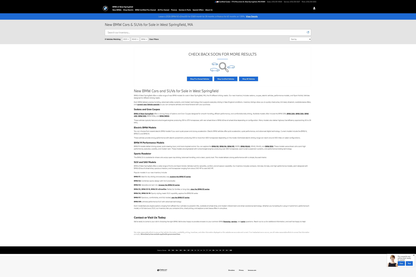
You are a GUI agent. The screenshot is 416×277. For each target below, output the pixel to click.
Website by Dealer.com (167, 270)
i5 (220, 250)
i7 (223, 250)
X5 (181, 250)
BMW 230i (291, 114)
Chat (401, 263)
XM (231, 250)
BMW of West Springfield (143, 114)
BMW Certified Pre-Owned (145, 10)
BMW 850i (269, 146)
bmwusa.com (252, 270)
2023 (125, 39)
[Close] (414, 255)
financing (226, 221)
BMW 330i (300, 114)
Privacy (241, 270)
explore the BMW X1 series (180, 177)
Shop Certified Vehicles (225, 79)
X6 (185, 250)
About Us (209, 10)
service (234, 221)
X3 (173, 250)
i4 (217, 250)
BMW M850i (164, 116)
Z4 (214, 250)
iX (227, 250)
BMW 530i (142, 116)
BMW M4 (223, 146)
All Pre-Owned (163, 10)
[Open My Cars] (313, 8)
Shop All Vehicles (248, 79)
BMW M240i (245, 146)
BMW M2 (215, 146)
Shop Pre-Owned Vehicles (199, 79)
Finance (174, 10)
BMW (143, 39)
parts (243, 221)
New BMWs (116, 10)
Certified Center (224, 2)
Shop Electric (128, 10)
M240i (134, 39)
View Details (252, 16)
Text (409, 263)
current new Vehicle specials (148, 104)
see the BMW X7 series (180, 197)
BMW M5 (230, 146)
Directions (231, 270)
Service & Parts (185, 10)
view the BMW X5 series (200, 189)
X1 (169, 250)
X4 (177, 250)
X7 (189, 250)
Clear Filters (154, 39)
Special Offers (198, 10)
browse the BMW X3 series (169, 185)
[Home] (105, 8)
